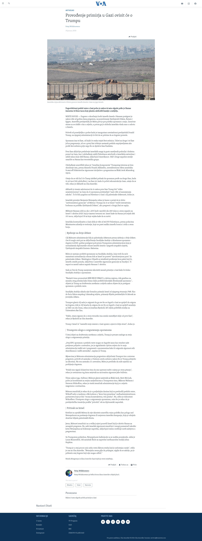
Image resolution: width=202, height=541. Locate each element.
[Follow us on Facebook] (103, 522)
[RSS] (123, 522)
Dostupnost (40, 533)
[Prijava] (128, 522)
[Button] (132, 36)
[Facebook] (195, 3)
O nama (39, 521)
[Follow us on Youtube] (118, 522)
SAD (70, 525)
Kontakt (39, 525)
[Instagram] (188, 3)
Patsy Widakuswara (73, 26)
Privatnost (40, 529)
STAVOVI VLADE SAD (76, 533)
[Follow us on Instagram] (113, 522)
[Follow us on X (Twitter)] (108, 522)
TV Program (73, 521)
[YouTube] (182, 3)
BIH (70, 529)
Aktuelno (70, 11)
